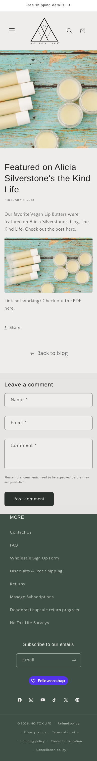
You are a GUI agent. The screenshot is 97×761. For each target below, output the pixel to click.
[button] (12, 31)
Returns (17, 584)
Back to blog (52, 353)
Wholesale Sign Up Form (34, 558)
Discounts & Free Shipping (36, 571)
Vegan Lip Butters (48, 214)
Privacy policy (35, 732)
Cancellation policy (51, 750)
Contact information (66, 741)
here (70, 229)
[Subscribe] (74, 660)
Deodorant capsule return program (44, 610)
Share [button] (15, 327)
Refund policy (69, 723)
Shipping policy (33, 741)
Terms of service (65, 732)
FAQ (14, 545)
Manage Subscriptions (32, 597)
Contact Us (21, 532)
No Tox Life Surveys (29, 623)
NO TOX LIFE (41, 723)
